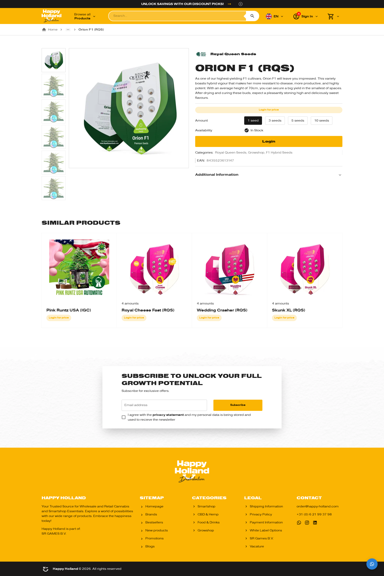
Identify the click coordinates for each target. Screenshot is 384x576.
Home (53, 29)
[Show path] (68, 29)
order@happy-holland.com (318, 506)
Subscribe (238, 405)
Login (268, 141)
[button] (268, 175)
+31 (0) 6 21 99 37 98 (314, 514)
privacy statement (168, 415)
